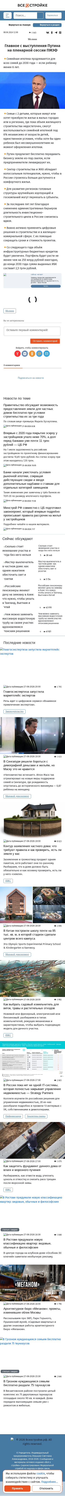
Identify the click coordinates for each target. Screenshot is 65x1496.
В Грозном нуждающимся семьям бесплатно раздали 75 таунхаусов (26, 1383)
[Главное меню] (7, 15)
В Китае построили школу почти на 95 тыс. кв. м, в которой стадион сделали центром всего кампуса (29, 934)
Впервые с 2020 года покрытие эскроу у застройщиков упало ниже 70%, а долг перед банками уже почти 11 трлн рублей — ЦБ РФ (30, 438)
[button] (47, 353)
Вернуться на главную (20, 25)
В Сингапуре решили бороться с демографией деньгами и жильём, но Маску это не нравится (29, 765)
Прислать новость (30, 385)
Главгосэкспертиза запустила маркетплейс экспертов (23, 693)
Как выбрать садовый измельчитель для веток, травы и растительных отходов (31, 1006)
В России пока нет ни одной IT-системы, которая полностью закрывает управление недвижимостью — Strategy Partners (32, 1089)
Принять (17, 1488)
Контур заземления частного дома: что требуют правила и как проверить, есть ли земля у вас (32, 849)
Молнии (9, 311)
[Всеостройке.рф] (32, 5)
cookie (41, 1473)
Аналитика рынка (36, 1116)
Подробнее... (49, 1481)
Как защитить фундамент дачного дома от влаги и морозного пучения (32, 1168)
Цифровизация (13, 1116)
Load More (32, 1419)
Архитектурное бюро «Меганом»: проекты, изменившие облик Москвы (32, 1310)
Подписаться (52, 15)
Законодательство (14, 711)
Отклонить (46, 1488)
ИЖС (8, 880)
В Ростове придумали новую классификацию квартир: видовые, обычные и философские (27, 1243)
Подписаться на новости (31, 378)
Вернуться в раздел (49, 25)
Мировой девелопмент (17, 796)
